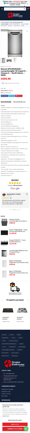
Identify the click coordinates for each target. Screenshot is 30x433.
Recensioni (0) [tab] (19, 102)
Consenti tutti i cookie (15, 429)
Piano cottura (15, 352)
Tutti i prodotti (5, 22)
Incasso (21, 343)
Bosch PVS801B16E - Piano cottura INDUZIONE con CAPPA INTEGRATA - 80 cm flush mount (18, 230)
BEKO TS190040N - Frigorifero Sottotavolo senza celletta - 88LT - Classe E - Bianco (19, 261)
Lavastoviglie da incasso (8, 349)
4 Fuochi (4, 334)
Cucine (20, 337)
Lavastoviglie (4, 24)
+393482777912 (18, 1)
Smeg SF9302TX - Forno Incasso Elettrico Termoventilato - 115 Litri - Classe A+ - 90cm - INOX (18, 241)
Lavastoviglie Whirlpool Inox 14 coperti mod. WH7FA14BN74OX (18, 251)
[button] (27, 31)
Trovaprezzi (15, 355)
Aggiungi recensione (6, 66)
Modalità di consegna (7, 389)
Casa (11, 22)
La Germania (12, 346)
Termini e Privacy (6, 393)
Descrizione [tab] (6, 102)
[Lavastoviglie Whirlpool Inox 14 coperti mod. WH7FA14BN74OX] (4, 253)
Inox (4, 346)
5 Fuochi (11, 334)
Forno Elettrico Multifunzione (9, 343)
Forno (4, 340)
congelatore (5, 337)
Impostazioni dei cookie (15, 420)
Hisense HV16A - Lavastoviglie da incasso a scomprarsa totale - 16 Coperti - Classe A (18, 220)
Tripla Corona (5, 355)
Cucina (13, 337)
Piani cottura (5, 352)
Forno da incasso (13, 340)
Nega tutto (15, 424)
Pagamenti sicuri (6, 391)
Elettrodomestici (17, 22)
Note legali (4, 396)
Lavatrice (19, 349)
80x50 (18, 334)
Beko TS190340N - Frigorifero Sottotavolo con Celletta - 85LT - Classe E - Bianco (18, 272)
